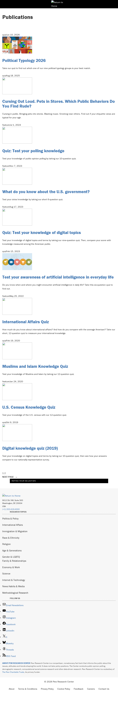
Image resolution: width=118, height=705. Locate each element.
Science (6, 573)
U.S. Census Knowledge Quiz (28, 407)
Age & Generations (12, 550)
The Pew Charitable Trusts (13, 672)
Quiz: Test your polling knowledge (33, 150)
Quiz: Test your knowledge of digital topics (41, 232)
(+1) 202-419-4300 (11, 509)
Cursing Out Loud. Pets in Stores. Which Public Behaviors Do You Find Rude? (58, 104)
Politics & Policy (10, 518)
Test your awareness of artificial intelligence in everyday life (58, 277)
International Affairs (12, 524)
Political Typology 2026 (24, 60)
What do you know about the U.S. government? (46, 191)
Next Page (9, 476)
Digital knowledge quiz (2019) (30, 448)
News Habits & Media (13, 586)
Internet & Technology (13, 579)
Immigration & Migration (15, 531)
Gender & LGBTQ (11, 556)
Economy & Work (11, 567)
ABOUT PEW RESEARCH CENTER (16, 663)
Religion (6, 544)
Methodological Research (15, 592)
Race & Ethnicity (10, 537)
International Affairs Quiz (25, 321)
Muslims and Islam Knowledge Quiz (35, 366)
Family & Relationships (14, 560)
